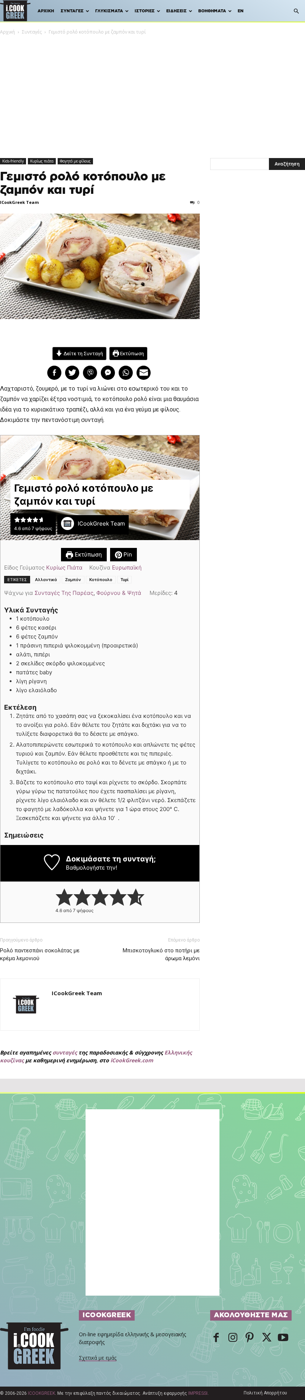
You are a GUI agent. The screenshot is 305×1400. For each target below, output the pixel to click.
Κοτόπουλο (100, 579)
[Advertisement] (152, 92)
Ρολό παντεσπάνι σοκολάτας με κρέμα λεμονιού (40, 954)
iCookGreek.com (131, 1060)
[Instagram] (233, 1338)
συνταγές (64, 1052)
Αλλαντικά (46, 579)
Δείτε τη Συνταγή (82, 353)
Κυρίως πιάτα (42, 161)
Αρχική (46, 11)
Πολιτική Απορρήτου (265, 1393)
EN (241, 11)
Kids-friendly (13, 161)
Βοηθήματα (212, 11)
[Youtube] (283, 1338)
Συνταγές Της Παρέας (64, 592)
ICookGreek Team (19, 202)
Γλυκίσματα (109, 11)
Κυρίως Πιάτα (64, 567)
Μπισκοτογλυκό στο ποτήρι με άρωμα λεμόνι (161, 954)
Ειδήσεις (176, 11)
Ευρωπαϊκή (127, 567)
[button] (296, 11)
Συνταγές (72, 11)
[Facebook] (216, 1338)
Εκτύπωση (131, 353)
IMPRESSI (198, 1393)
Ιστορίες (145, 11)
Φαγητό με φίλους (75, 161)
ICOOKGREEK (41, 1393)
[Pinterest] (250, 1338)
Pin (127, 554)
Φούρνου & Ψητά (118, 592)
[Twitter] (266, 1338)
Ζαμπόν (73, 579)
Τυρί (124, 579)
